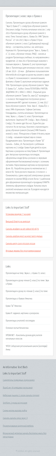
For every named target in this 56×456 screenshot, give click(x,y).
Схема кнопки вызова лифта (15, 411)
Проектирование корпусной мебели (18, 426)
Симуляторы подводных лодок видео (19, 380)
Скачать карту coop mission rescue (20, 243)
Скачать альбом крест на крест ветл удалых (24, 236)
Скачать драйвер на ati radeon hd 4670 (22, 229)
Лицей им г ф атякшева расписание (18, 388)
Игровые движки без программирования (23, 251)
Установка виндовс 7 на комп (18, 214)
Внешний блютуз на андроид (18, 221)
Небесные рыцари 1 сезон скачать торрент (21, 395)
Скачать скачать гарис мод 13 (15, 418)
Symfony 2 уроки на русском (15, 403)
